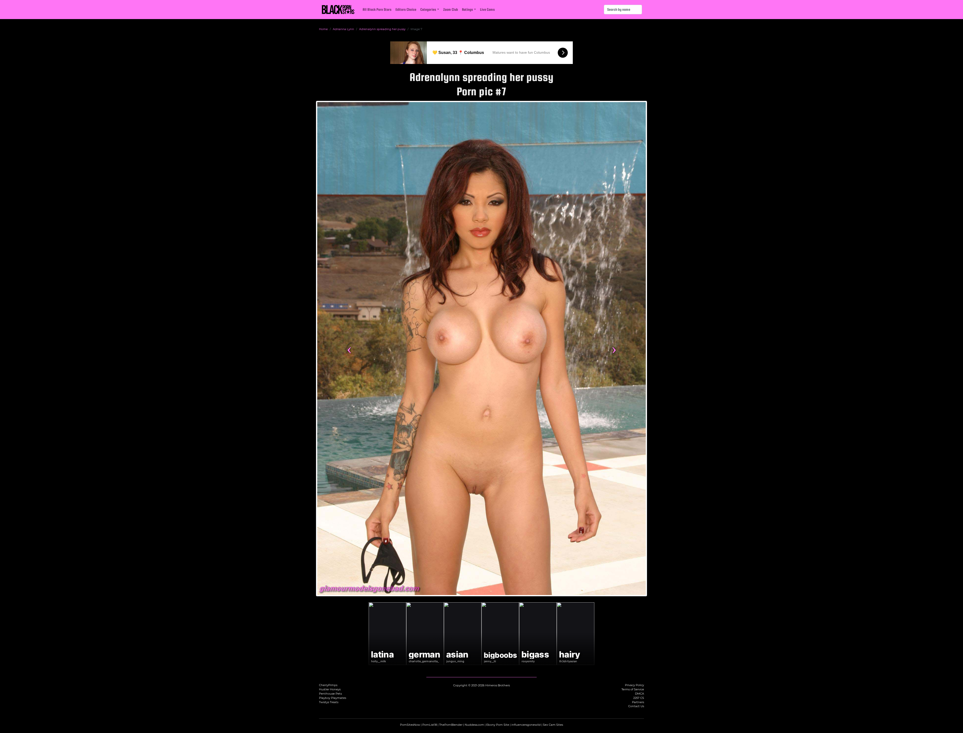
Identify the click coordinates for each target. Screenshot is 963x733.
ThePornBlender (450, 724)
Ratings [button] (467, 9)
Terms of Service (632, 689)
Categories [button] (428, 9)
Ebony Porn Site (497, 724)
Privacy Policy (634, 685)
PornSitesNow (410, 724)
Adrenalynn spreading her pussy (382, 29)
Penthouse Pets (330, 693)
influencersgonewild (526, 724)
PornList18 (429, 724)
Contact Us (636, 706)
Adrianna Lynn (343, 29)
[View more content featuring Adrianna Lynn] (481, 348)
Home (323, 29)
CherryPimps (328, 685)
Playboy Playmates (332, 698)
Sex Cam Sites (553, 724)
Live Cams (487, 9)
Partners (638, 702)
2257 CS (638, 698)
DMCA (639, 693)
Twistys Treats (328, 702)
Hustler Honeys (330, 689)
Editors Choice (405, 9)
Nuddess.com (474, 724)
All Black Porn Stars (377, 9)
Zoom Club (450, 9)
